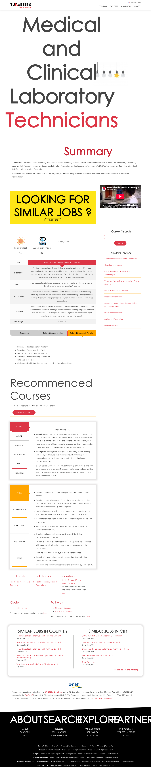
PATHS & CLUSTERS (92, 729)
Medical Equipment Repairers (116, 291)
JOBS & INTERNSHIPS (59, 735)
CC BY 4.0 (29, 695)
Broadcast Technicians (113, 297)
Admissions (126, 6)
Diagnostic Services (63, 608)
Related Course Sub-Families (81, 333)
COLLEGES (58, 729)
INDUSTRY (126, 735)
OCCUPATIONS (92, 735)
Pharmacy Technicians (113, 313)
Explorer (114, 6)
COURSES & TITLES (59, 732)
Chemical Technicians (113, 265)
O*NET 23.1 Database (53, 692)
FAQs (25, 735)
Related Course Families (53, 333)
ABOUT (25, 729)
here (63, 593)
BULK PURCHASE (125, 729)
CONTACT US (25, 732)
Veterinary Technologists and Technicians (120, 259)
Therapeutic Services (63, 611)
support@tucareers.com (102, 698)
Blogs (137, 6)
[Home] (20, 6)
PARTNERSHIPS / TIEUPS (126, 732)
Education (24, 333)
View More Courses (24, 412)
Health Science (21, 608)
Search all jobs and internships (127, 670)
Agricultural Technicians (113, 319)
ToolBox (103, 6)
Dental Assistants (111, 325)
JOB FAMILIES (92, 732)
